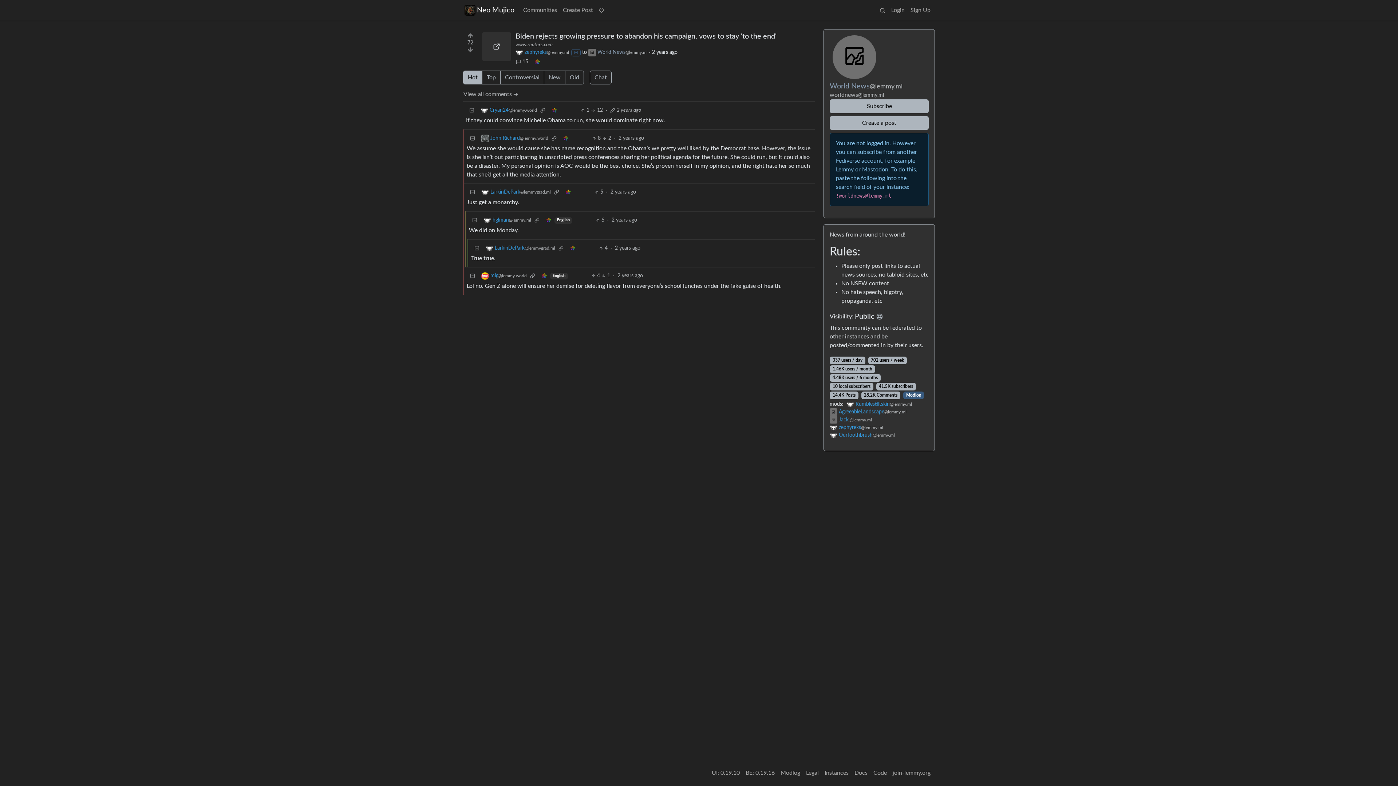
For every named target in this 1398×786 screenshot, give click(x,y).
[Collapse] (472, 110)
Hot (473, 77)
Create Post (578, 10)
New (555, 77)
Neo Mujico (495, 10)
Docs (861, 773)
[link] (537, 62)
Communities (540, 10)
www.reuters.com (534, 44)
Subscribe (879, 106)
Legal (812, 773)
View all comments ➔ (490, 94)
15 (525, 61)
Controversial (522, 77)
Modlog (913, 395)
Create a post (879, 123)
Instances (837, 773)
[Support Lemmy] (601, 10)
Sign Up (921, 10)
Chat (601, 77)
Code (880, 773)
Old (574, 77)
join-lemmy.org (912, 773)
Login (898, 10)
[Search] (882, 10)
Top (491, 77)
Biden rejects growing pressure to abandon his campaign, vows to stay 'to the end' (646, 36)
